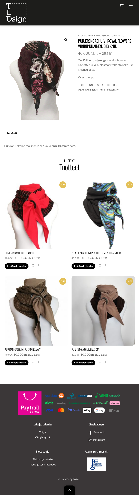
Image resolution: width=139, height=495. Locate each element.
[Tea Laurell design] (16, 12)
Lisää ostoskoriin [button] (16, 266)
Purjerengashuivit (100, 35)
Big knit (118, 35)
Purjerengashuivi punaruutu (21, 253)
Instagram (99, 439)
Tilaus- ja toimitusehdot (42, 464)
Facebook (99, 432)
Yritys (42, 432)
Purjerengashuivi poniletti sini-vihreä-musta (96, 253)
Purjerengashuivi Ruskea (85, 349)
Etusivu (82, 35)
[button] (66, 40)
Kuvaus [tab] (12, 132)
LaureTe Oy (66, 479)
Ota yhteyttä (42, 437)
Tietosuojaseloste (43, 459)
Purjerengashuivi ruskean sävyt (23, 349)
